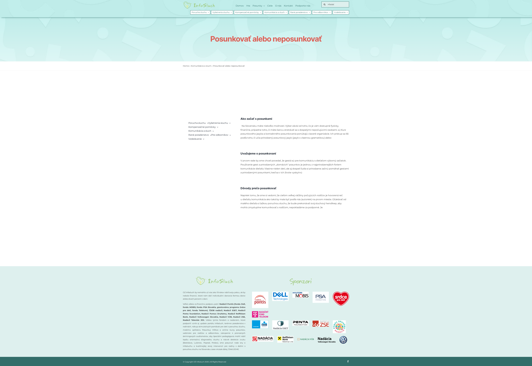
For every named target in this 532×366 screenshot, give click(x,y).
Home (186, 66)
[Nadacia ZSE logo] (321, 321)
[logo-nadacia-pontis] (260, 292)
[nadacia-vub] (305, 339)
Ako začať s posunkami (256, 118)
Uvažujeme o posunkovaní (258, 153)
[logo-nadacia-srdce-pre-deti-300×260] (341, 292)
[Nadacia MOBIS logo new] (300, 292)
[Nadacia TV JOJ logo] (262, 337)
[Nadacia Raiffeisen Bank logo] (285, 337)
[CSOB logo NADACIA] (260, 321)
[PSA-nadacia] (321, 292)
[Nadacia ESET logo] (280, 321)
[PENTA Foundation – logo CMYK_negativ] (300, 321)
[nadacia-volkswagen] (332, 337)
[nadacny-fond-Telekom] (260, 311)
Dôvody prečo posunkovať (258, 188)
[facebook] (348, 361)
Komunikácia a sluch (201, 66)
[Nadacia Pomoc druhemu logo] (339, 321)
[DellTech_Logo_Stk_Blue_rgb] (280, 292)
